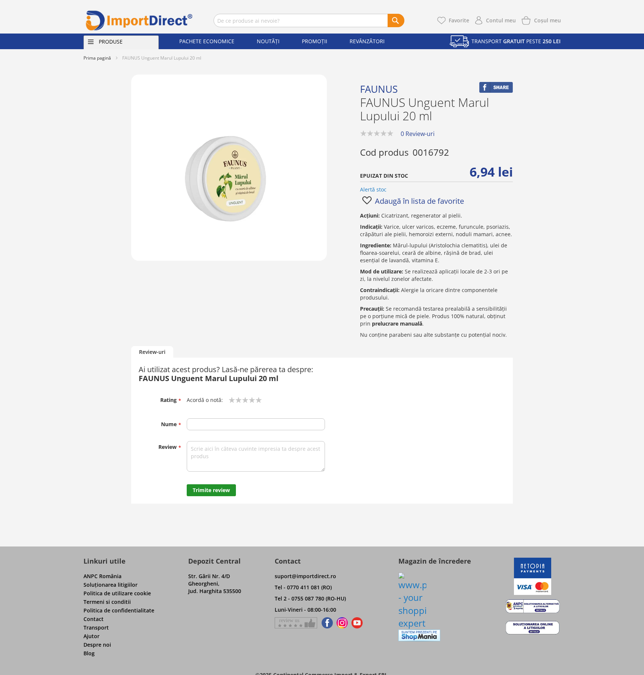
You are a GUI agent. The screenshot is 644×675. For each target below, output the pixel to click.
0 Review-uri (418, 134)
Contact (93, 618)
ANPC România (102, 576)
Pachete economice (206, 41)
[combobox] (309, 20)
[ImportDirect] (139, 20)
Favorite (459, 20)
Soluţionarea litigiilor (110, 584)
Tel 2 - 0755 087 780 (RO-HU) (310, 598)
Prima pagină (97, 58)
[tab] (152, 352)
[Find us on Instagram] (342, 622)
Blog (89, 653)
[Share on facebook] (496, 90)
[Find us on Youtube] (357, 622)
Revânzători (367, 41)
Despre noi (97, 644)
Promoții (314, 41)
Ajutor (91, 636)
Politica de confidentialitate (118, 610)
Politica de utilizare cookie (117, 593)
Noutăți (268, 41)
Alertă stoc (373, 189)
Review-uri (152, 351)
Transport (96, 627)
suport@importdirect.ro (305, 576)
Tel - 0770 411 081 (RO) (303, 587)
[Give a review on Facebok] (296, 622)
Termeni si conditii (107, 601)
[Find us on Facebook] (326, 622)
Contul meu (501, 20)
